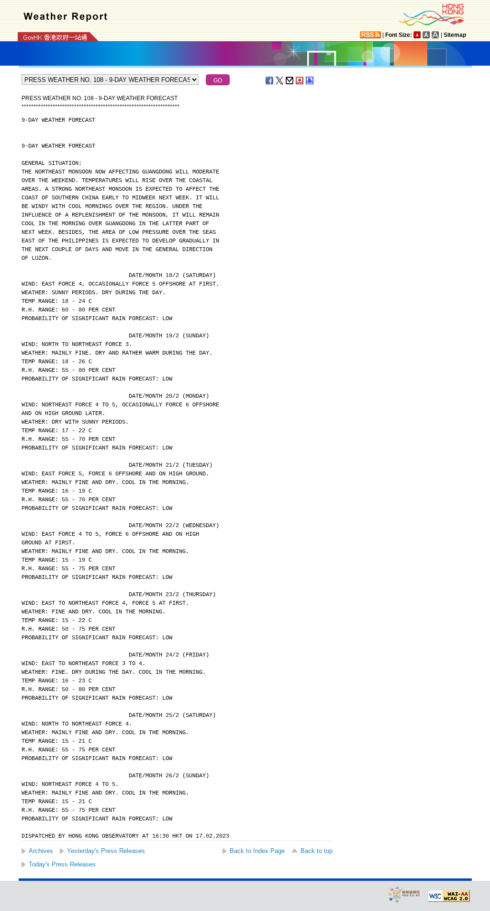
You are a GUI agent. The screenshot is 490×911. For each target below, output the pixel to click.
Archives (41, 850)
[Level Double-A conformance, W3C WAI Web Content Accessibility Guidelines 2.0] (449, 896)
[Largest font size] (435, 34)
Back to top (317, 850)
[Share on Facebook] (270, 80)
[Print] (310, 80)
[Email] (290, 80)
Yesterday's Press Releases (106, 850)
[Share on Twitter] (280, 80)
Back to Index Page (257, 850)
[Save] (300, 80)
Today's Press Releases (62, 864)
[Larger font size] (426, 34)
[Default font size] (417, 34)
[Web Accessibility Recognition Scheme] (404, 894)
